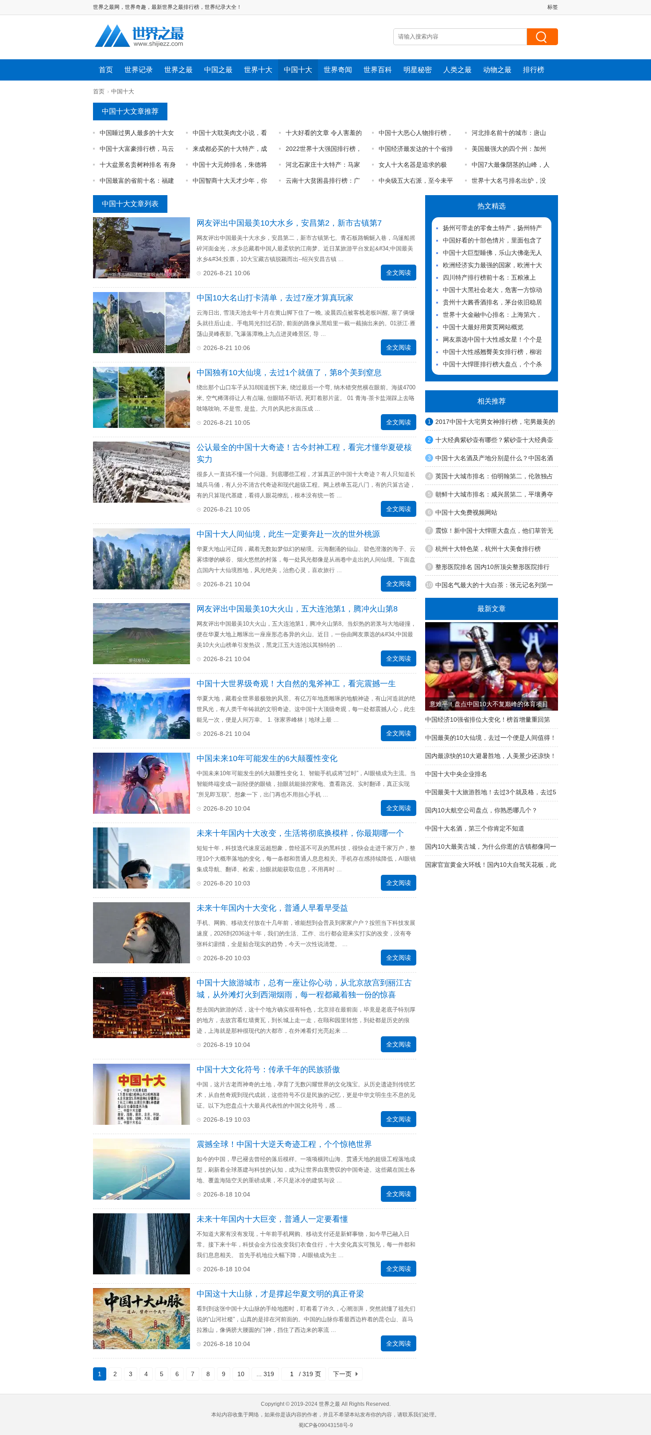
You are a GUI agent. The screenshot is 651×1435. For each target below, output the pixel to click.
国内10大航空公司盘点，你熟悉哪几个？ (481, 810)
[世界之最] (139, 50)
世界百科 (378, 69)
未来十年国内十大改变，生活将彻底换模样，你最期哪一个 (300, 833)
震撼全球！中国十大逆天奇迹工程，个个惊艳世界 (284, 1144)
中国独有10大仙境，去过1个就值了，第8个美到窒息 (289, 372)
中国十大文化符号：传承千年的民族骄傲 (268, 1069)
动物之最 (497, 69)
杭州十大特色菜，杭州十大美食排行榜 (488, 548)
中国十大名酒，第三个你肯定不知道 (474, 828)
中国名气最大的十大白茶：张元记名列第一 (494, 585)
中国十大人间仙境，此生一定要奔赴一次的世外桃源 (288, 534)
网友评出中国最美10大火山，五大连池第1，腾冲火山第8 (297, 608)
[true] (542, 36)
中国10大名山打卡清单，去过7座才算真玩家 (275, 297)
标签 (552, 7)
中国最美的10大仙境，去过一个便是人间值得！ (490, 737)
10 (240, 1373)
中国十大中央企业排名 (456, 773)
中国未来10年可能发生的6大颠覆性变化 (267, 758)
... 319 (265, 1373)
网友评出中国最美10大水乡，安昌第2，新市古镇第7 (289, 223)
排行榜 (533, 69)
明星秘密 (417, 69)
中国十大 (298, 69)
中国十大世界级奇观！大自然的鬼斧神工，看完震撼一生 (296, 683)
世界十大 (258, 69)
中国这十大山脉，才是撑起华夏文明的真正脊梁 (280, 1293)
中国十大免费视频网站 (466, 512)
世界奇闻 (338, 69)
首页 (106, 69)
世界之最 (178, 69)
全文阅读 (398, 272)
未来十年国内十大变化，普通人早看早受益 (272, 908)
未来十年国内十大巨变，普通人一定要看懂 (272, 1219)
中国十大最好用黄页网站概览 (483, 327)
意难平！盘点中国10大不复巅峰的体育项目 (489, 704)
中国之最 (218, 69)
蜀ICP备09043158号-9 (325, 1425)
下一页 (342, 1373)
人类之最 (457, 69)
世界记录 (138, 69)
